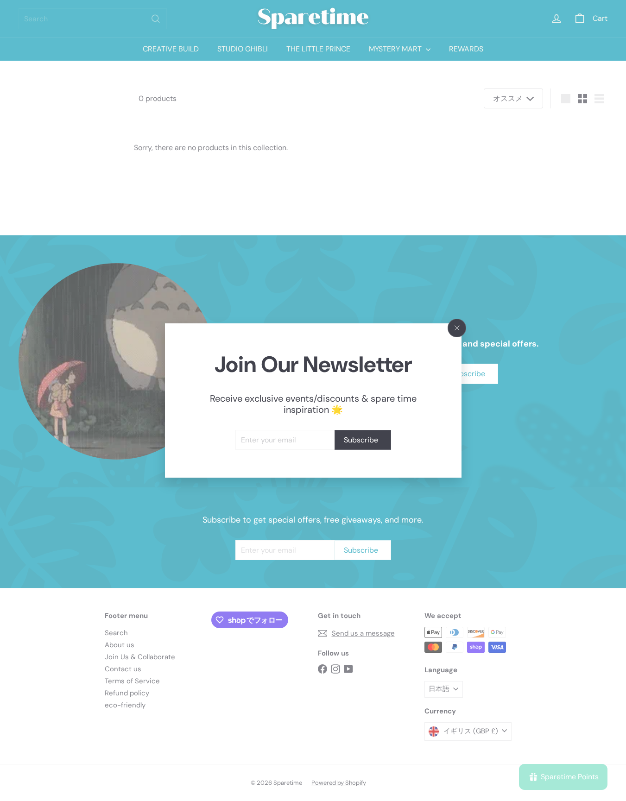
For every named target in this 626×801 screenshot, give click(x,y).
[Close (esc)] (457, 328)
